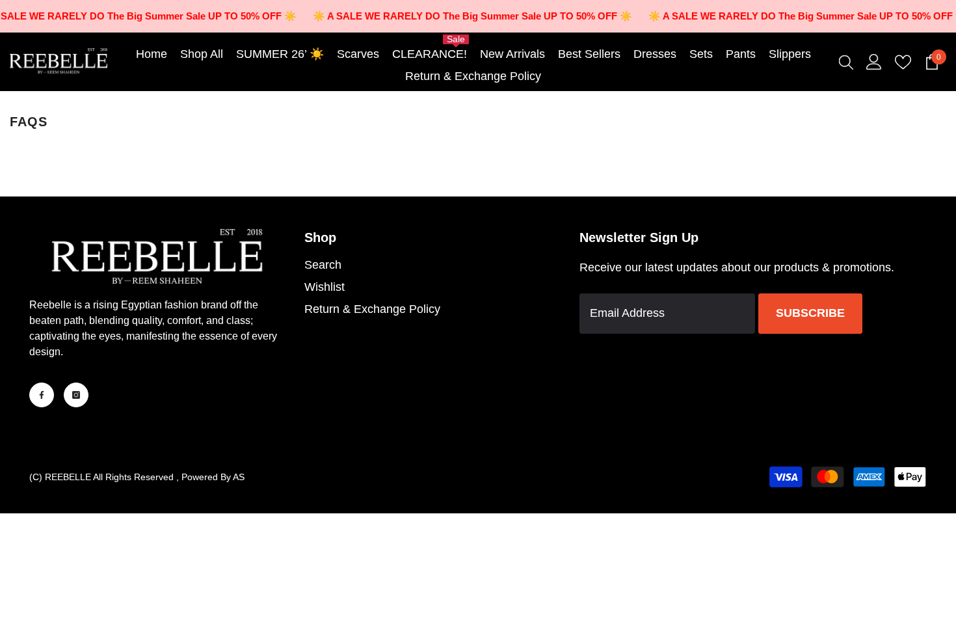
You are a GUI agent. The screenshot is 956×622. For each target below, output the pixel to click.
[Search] (846, 62)
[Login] (874, 62)
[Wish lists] (903, 62)
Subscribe (810, 312)
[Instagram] (76, 395)
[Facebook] (41, 395)
